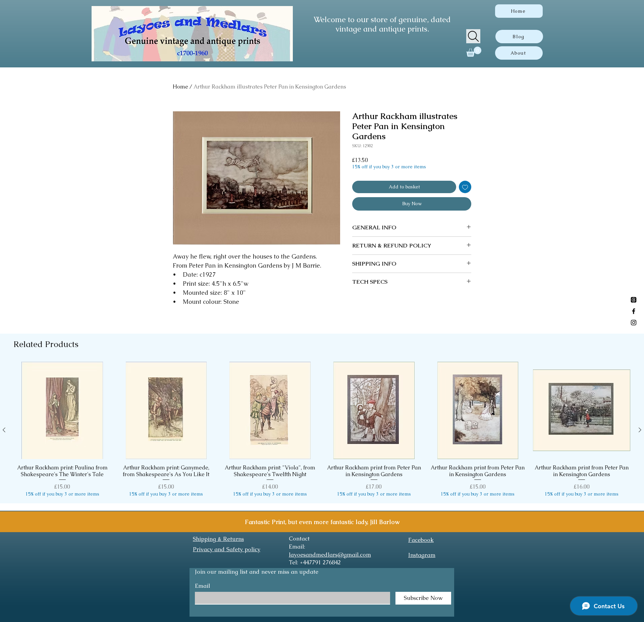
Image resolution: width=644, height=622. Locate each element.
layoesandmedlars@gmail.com (330, 554)
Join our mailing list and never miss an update (256, 571)
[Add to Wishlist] (465, 187)
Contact (299, 538)
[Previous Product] (4, 430)
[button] (473, 52)
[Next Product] (640, 430)
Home (180, 86)
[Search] (473, 36)
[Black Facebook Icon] (633, 311)
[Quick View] (62, 410)
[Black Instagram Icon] (633, 322)
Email (202, 586)
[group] (322, 429)
